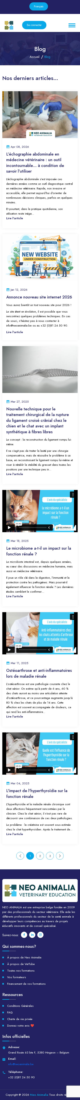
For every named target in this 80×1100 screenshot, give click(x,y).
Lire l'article (14, 218)
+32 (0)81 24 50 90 (21, 1077)
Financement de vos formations (26, 984)
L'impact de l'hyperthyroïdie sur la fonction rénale (36, 793)
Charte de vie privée (19, 1019)
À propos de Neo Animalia (24, 957)
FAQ (10, 1012)
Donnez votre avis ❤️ (20, 1026)
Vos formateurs (16, 977)
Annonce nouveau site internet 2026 (39, 297)
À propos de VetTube (21, 964)
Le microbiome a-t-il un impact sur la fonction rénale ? (38, 551)
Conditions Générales (20, 1006)
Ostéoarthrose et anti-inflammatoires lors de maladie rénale (39, 673)
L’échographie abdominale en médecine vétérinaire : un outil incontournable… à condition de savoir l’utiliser (35, 162)
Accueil (34, 57)
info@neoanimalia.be (21, 1064)
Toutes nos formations (21, 971)
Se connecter (34, 25)
